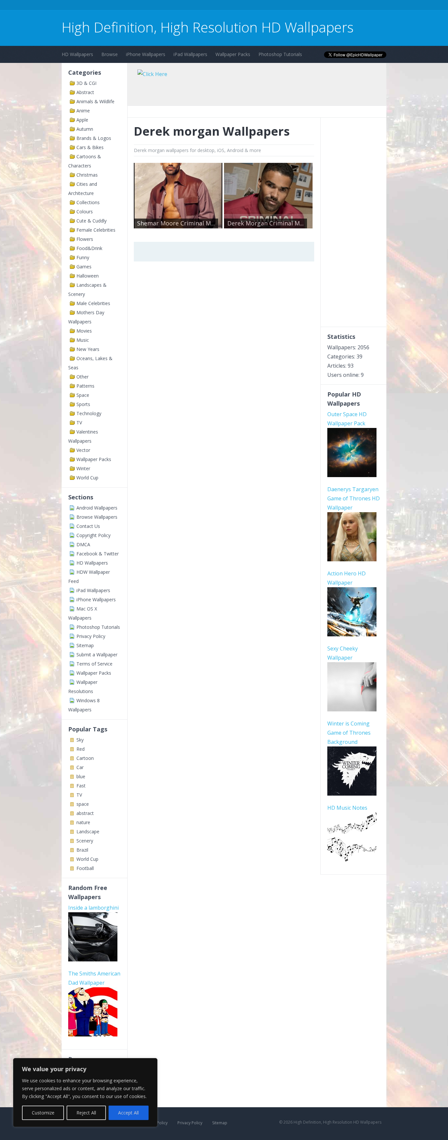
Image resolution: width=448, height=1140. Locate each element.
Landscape (87, 831)
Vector (83, 450)
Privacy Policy (90, 636)
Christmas (87, 175)
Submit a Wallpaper (96, 654)
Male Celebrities (93, 303)
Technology (88, 413)
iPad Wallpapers (190, 54)
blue (80, 776)
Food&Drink (89, 248)
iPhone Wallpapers (145, 54)
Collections (88, 202)
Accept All (128, 1113)
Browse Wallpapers (96, 517)
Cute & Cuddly (91, 221)
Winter (83, 468)
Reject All (86, 1113)
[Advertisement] (181, 6)
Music (82, 340)
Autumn (84, 129)
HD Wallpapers (77, 54)
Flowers (84, 239)
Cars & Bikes (90, 147)
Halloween (87, 276)
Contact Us (88, 526)
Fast (81, 786)
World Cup (87, 477)
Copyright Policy (93, 535)
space (82, 804)
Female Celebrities (95, 230)
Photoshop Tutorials (280, 54)
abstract (85, 813)
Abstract (85, 92)
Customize (43, 1113)
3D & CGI (86, 83)
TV (79, 422)
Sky (80, 740)
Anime (83, 110)
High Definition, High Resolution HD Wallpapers (208, 27)
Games (84, 266)
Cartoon (85, 758)
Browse (109, 54)
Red (80, 749)
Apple (82, 120)
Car (80, 767)
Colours (84, 211)
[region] (85, 1092)
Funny (82, 257)
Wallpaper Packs (232, 54)
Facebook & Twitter (97, 554)
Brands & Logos (93, 138)
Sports (83, 404)
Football (85, 868)
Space (82, 395)
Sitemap (85, 645)
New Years (87, 349)
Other (82, 377)
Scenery (84, 841)
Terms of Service (94, 664)
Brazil (82, 850)
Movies (84, 331)
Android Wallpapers (96, 508)
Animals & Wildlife (95, 101)
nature (83, 822)
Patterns (85, 386)
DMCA (83, 544)
